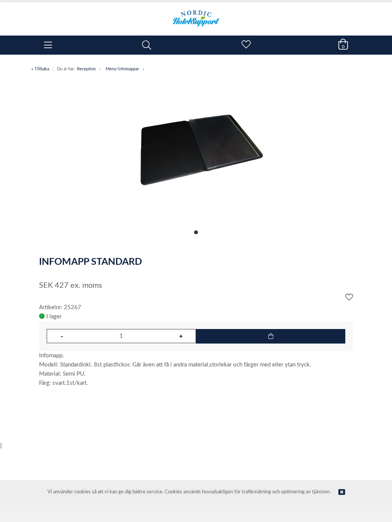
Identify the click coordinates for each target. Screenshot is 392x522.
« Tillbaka (40, 69)
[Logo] (196, 14)
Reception (86, 69)
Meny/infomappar (122, 69)
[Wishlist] (349, 298)
